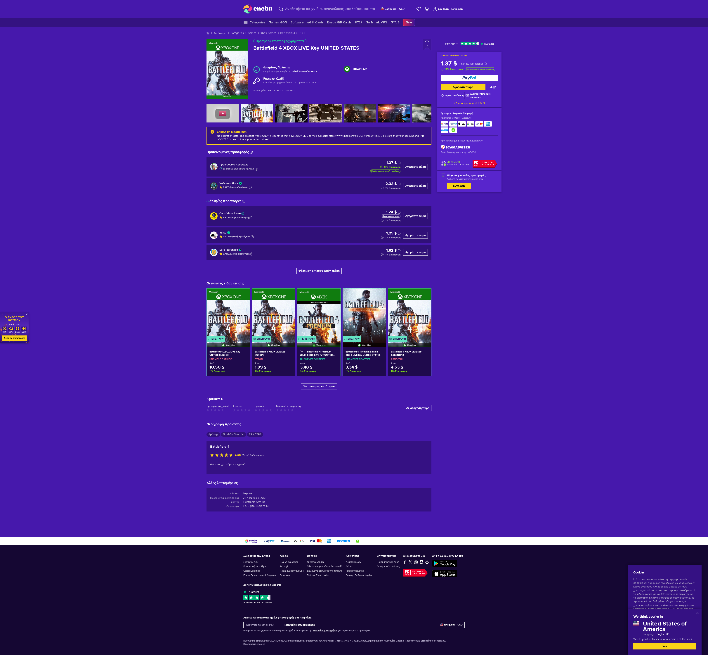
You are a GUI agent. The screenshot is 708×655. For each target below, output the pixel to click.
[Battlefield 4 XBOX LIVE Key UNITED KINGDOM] (228, 313)
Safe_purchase (228, 250)
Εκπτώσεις (285, 575)
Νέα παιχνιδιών (353, 562)
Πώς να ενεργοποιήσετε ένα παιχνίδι (325, 566)
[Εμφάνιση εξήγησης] (250, 187)
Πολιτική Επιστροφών (318, 575)
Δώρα (349, 566)
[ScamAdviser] (455, 147)
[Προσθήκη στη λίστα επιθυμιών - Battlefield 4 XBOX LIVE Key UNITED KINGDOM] (243, 294)
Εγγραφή (457, 9)
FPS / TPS (255, 434)
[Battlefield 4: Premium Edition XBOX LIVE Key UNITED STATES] (364, 313)
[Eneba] (257, 8)
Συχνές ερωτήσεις (315, 562)
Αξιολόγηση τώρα (417, 408)
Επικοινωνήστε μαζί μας (255, 566)
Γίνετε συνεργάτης (355, 571)
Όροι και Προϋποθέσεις (408, 641)
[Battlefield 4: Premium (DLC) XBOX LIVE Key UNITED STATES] (319, 313)
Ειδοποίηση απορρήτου (433, 641)
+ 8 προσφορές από (469, 103)
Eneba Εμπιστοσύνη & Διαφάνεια (260, 575)
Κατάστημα (220, 33)
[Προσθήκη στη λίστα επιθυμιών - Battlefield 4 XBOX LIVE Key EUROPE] (288, 294)
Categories (237, 33)
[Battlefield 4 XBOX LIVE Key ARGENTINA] (409, 313)
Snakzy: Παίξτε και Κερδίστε (360, 575)
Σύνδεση (443, 9)
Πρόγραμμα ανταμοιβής (292, 571)
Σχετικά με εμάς (250, 562)
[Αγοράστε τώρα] (469, 78)
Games (252, 33)
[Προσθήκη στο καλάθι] (493, 87)
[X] (410, 562)
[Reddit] (427, 562)
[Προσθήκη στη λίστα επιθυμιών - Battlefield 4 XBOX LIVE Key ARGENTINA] (425, 294)
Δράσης (213, 434)
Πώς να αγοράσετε (289, 562)
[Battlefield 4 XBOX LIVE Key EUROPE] (273, 313)
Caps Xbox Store (230, 213)
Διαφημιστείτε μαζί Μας (388, 566)
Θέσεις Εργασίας (251, 571)
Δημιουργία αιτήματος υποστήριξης (324, 571)
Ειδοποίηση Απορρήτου (325, 631)
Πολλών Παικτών (233, 434)
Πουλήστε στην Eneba (388, 562)
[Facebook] (405, 562)
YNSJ (222, 232)
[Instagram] (416, 562)
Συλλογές (284, 566)
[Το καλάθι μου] (427, 9)
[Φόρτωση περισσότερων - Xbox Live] (347, 69)
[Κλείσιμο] (697, 613)
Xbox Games (268, 33)
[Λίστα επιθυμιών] (419, 9)
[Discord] (421, 562)
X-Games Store (228, 183)
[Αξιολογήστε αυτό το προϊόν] (222, 455)
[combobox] (326, 9)
